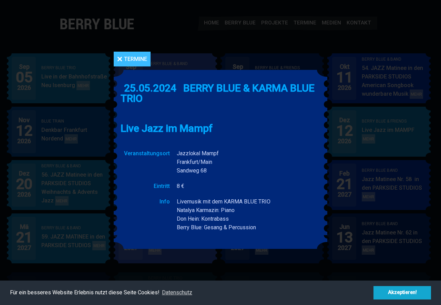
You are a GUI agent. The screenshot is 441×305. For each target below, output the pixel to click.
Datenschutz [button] (177, 292)
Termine (135, 59)
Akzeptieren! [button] (402, 292)
